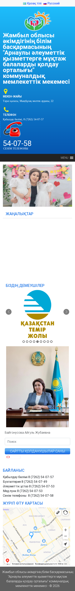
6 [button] (41, 341)
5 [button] (37, 341)
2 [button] (27, 341)
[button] (64, 158)
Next (67, 185)
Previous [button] (9, 312)
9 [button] (51, 341)
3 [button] (30, 341)
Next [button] (66, 312)
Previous (8, 185)
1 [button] (23, 341)
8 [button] (48, 341)
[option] (37, 314)
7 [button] (44, 341)
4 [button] (34, 341)
